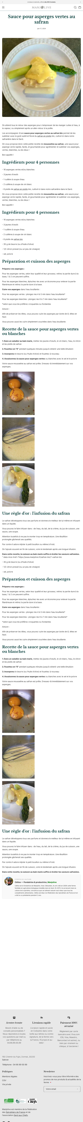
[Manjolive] (41, 7)
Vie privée (6, 1084)
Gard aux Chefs (21, 1115)
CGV (4, 1080)
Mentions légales (9, 1076)
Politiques (7, 1071)
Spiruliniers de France (15, 1112)
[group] (41, 2)
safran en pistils (44, 136)
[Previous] (3, 2)
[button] (75, 7)
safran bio (18, 239)
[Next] (80, 2)
